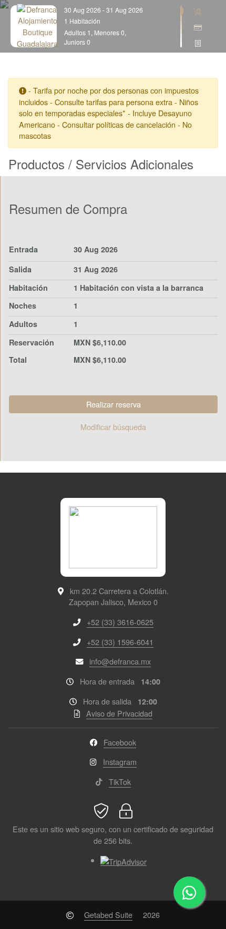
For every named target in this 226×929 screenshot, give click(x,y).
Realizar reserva (113, 404)
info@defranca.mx (120, 661)
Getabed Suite (108, 914)
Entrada (23, 249)
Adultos (23, 324)
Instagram (120, 761)
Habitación (28, 287)
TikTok (120, 781)
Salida (20, 269)
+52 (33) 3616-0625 (120, 621)
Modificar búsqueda (113, 426)
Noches (22, 305)
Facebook (120, 742)
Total (18, 359)
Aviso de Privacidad (119, 713)
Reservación (31, 342)
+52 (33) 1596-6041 (120, 641)
